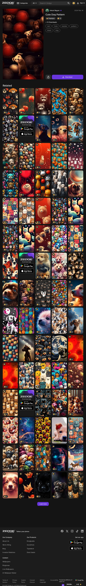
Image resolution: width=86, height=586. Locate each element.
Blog (4, 548)
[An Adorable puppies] (43, 348)
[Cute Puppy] (59, 430)
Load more (43, 504)
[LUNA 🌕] (59, 348)
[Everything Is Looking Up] (10, 348)
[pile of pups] (10, 458)
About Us (6, 541)
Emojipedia (31, 541)
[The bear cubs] (59, 156)
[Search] (69, 3)
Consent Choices (32, 581)
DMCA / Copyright (43, 581)
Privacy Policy (14, 581)
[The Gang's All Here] (26, 156)
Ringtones (6, 565)
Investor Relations (9, 552)
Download (68, 77)
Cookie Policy (23, 581)
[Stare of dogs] (26, 321)
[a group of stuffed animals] (10, 183)
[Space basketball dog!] (75, 183)
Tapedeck (30, 548)
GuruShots (30, 545)
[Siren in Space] (26, 348)
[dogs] (43, 430)
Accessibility (54, 580)
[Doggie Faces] (10, 129)
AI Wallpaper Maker (9, 573)
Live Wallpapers (8, 569)
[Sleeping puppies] (59, 321)
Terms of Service (5, 581)
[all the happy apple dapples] (26, 375)
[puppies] (59, 101)
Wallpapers (6, 561)
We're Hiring (7, 545)
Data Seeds (31, 552)
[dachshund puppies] (75, 129)
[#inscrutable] (59, 375)
